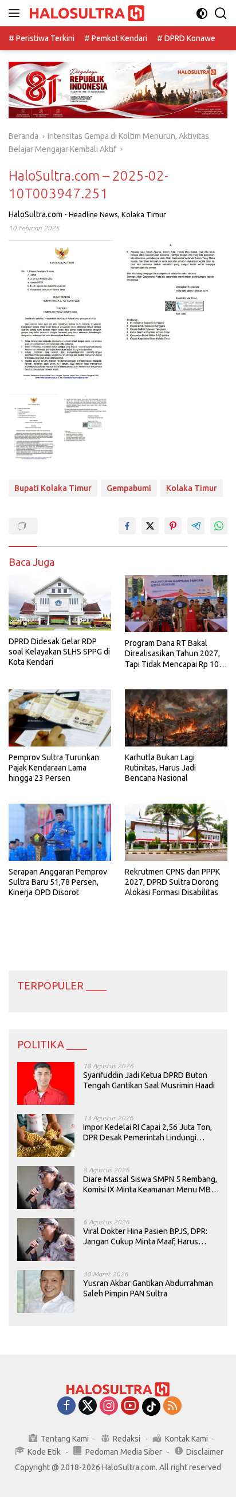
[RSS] (172, 1406)
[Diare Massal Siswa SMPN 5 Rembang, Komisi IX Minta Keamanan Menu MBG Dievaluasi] (45, 1187)
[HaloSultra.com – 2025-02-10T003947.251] (60, 428)
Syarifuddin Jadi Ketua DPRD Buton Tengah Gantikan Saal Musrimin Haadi (149, 1080)
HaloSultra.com (35, 214)
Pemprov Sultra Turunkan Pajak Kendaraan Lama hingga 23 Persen (54, 768)
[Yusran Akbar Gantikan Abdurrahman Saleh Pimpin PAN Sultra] (45, 1291)
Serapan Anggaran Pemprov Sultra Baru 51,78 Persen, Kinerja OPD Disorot (58, 882)
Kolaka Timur (143, 214)
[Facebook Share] (127, 525)
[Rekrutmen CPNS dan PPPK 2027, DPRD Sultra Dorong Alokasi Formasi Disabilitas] (176, 832)
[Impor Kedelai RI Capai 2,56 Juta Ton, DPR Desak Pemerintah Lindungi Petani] (45, 1135)
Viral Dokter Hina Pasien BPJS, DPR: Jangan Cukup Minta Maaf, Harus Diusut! (145, 1237)
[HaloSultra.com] (85, 13)
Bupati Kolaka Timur (53, 488)
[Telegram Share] (195, 525)
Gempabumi (129, 488)
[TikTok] (151, 1407)
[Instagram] (109, 1406)
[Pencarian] (220, 13)
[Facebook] (66, 1406)
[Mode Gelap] (202, 13)
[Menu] (16, 13)
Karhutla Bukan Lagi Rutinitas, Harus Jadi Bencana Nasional (160, 768)
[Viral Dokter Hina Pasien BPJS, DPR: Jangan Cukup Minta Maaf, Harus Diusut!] (45, 1239)
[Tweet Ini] (150, 525)
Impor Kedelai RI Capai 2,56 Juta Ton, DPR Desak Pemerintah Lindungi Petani (147, 1133)
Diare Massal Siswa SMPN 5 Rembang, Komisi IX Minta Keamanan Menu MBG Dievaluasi (150, 1185)
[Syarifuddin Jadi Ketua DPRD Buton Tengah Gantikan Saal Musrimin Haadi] (45, 1083)
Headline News (93, 214)
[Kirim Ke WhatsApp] (218, 525)
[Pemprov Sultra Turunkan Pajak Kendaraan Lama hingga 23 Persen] (60, 717)
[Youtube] (130, 1406)
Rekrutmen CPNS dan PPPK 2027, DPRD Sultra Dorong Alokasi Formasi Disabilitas (172, 882)
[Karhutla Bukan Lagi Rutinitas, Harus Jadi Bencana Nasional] (176, 717)
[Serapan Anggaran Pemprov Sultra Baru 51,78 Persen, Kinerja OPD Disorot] (60, 832)
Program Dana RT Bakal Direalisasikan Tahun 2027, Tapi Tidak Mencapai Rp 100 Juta (174, 653)
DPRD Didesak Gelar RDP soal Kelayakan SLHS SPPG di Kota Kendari (59, 651)
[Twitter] (87, 1406)
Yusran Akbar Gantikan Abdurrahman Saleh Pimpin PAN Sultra (148, 1288)
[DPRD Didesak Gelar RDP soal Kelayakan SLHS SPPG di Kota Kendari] (60, 602)
